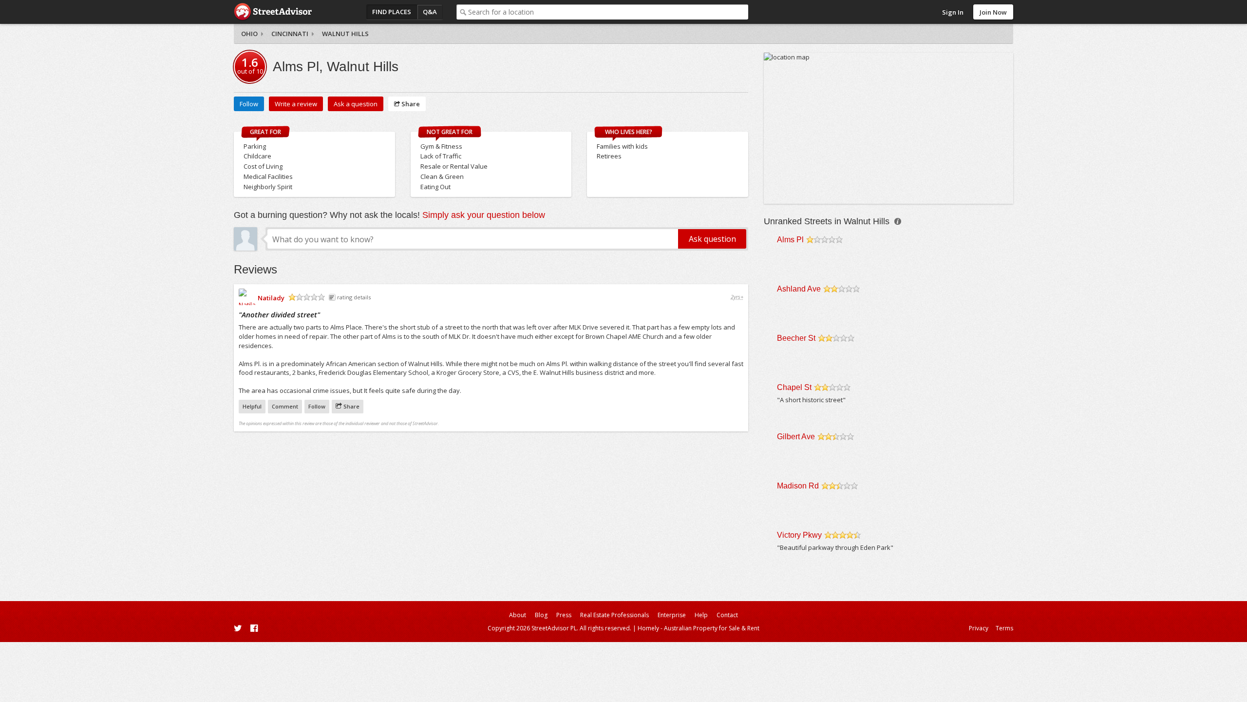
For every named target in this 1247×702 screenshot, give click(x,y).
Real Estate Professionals (614, 615)
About (517, 615)
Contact (727, 615)
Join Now (993, 12)
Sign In (953, 12)
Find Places (391, 11)
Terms (1004, 628)
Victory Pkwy (799, 535)
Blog (541, 615)
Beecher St (796, 338)
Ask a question (356, 103)
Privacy (978, 628)
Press (563, 615)
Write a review (296, 103)
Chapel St (794, 387)
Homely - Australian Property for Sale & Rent (698, 628)
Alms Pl (790, 239)
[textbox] (608, 12)
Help (701, 615)
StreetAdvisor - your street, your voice (273, 12)
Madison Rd (798, 486)
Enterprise (672, 615)
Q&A (430, 11)
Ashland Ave (799, 289)
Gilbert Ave (796, 436)
